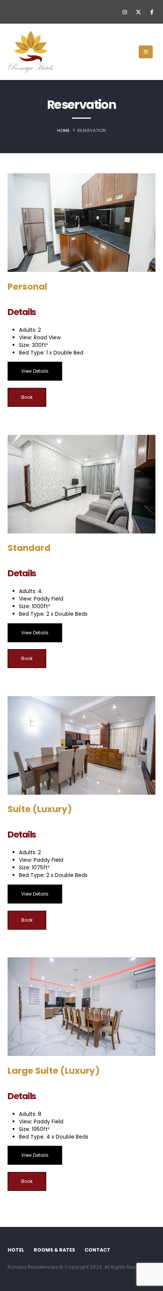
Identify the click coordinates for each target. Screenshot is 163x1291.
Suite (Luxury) (40, 809)
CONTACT (97, 1250)
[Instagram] (124, 12)
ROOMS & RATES (54, 1250)
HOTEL (16, 1250)
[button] (146, 51)
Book (27, 397)
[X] (138, 12)
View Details (35, 371)
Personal (27, 287)
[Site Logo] (31, 52)
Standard (29, 548)
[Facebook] (151, 12)
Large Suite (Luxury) (54, 1071)
